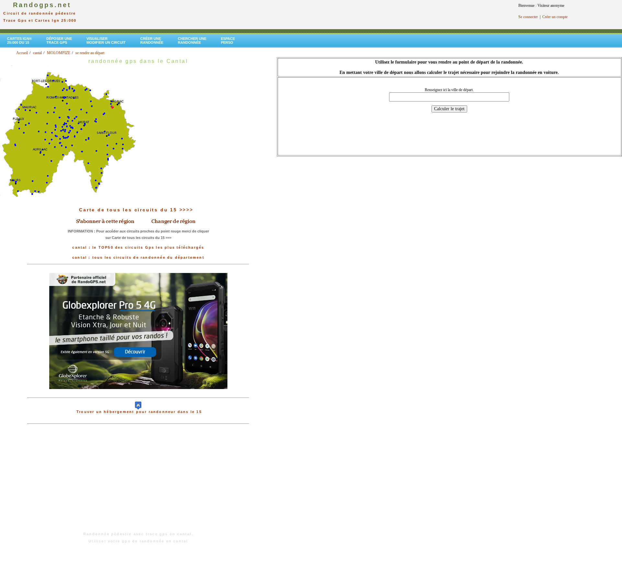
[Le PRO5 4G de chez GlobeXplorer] (138, 394)
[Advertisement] (138, 481)
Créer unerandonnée (151, 40)
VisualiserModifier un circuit (106, 40)
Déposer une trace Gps (59, 40)
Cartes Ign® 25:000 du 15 (19, 40)
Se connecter (528, 17)
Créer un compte (555, 17)
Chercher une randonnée (192, 40)
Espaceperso (228, 40)
